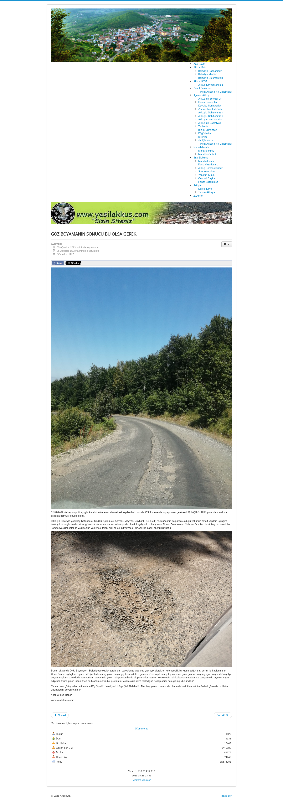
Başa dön (226, 795)
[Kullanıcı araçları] (226, 244)
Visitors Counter (142, 780)
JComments (141, 728)
